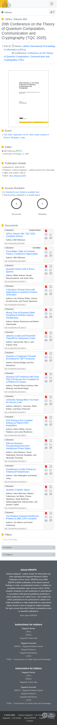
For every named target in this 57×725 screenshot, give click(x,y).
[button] (52, 12)
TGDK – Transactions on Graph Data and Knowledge (28, 659)
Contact (30, 721)
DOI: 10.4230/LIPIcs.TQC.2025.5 (15, 369)
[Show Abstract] (46, 238)
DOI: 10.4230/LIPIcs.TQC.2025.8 (15, 435)
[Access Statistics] (51, 234)
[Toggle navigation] (51, 3)
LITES (28, 656)
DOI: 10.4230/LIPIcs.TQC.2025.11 (15, 508)
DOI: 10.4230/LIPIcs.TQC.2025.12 (15, 528)
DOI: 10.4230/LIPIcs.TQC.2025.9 (15, 461)
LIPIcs (28, 632)
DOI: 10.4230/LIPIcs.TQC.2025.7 (15, 412)
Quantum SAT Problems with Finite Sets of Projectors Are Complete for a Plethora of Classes (22, 379)
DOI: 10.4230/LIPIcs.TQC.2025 (14, 243)
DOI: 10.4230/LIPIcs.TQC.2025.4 (15, 348)
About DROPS (30, 718)
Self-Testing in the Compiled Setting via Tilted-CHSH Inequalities (19, 423)
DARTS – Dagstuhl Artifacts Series (28, 646)
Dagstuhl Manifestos (28, 653)
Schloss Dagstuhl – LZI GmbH (30, 715)
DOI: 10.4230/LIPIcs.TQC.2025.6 (15, 392)
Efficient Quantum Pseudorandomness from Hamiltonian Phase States (18, 446)
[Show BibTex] (51, 238)
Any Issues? (51, 715)
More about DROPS (28, 615)
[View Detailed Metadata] (46, 234)
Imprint (42, 718)
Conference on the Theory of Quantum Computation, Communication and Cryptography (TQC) (28, 56)
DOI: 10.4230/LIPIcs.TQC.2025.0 (15, 261)
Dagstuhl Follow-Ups (28, 638)
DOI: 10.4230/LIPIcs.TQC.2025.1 (15, 281)
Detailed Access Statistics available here (22, 192)
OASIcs (28, 635)
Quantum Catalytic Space (18, 490)
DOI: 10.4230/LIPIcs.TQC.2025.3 (15, 327)
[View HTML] (51, 266)
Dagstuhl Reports (28, 649)
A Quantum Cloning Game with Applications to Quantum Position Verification (21, 292)
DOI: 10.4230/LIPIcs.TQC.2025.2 (15, 304)
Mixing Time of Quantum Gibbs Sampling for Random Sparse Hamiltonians (20, 315)
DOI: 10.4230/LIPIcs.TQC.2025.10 (15, 482)
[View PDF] (46, 231)
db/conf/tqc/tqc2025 (17, 176)
